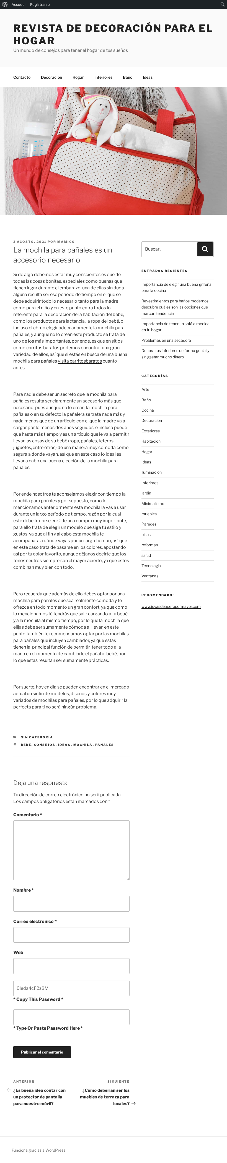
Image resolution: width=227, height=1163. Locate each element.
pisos (146, 534)
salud (146, 555)
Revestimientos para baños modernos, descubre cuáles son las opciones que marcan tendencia (175, 307)
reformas (149, 544)
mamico (66, 242)
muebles (149, 513)
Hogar (78, 77)
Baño (127, 77)
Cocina (147, 410)
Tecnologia (151, 565)
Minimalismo (152, 503)
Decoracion (51, 77)
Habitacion (151, 441)
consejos (45, 745)
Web (18, 952)
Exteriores (150, 431)
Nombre (23, 890)
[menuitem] (5, 4)
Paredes (148, 524)
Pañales (104, 745)
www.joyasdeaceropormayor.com (171, 606)
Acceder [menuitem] (19, 4)
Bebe (26, 745)
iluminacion (151, 472)
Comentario (27, 814)
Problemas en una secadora (166, 340)
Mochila (83, 745)
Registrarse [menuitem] (40, 4)
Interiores (103, 77)
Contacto (21, 77)
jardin (146, 493)
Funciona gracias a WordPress (38, 1150)
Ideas (148, 77)
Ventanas (149, 575)
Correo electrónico (35, 921)
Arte (145, 389)
